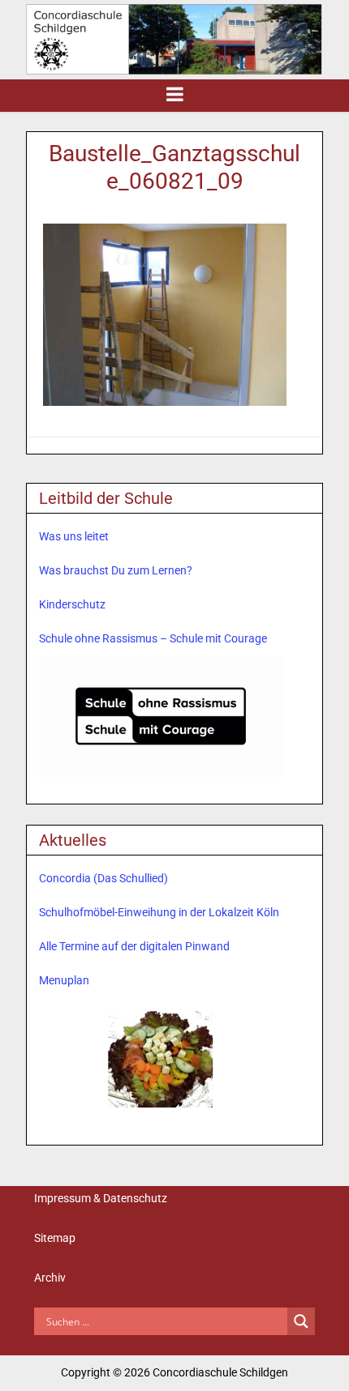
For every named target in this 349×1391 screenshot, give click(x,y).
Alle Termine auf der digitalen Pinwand (134, 946)
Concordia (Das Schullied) (103, 878)
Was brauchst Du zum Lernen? (115, 570)
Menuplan (64, 980)
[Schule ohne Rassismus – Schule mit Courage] (160, 716)
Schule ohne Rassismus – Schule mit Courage (153, 638)
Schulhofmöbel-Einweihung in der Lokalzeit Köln (159, 912)
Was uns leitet (74, 536)
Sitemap (54, 1237)
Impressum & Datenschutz (100, 1198)
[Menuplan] (160, 1057)
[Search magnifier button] (301, 1321)
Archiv (50, 1277)
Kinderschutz (72, 604)
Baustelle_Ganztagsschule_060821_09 (174, 167)
